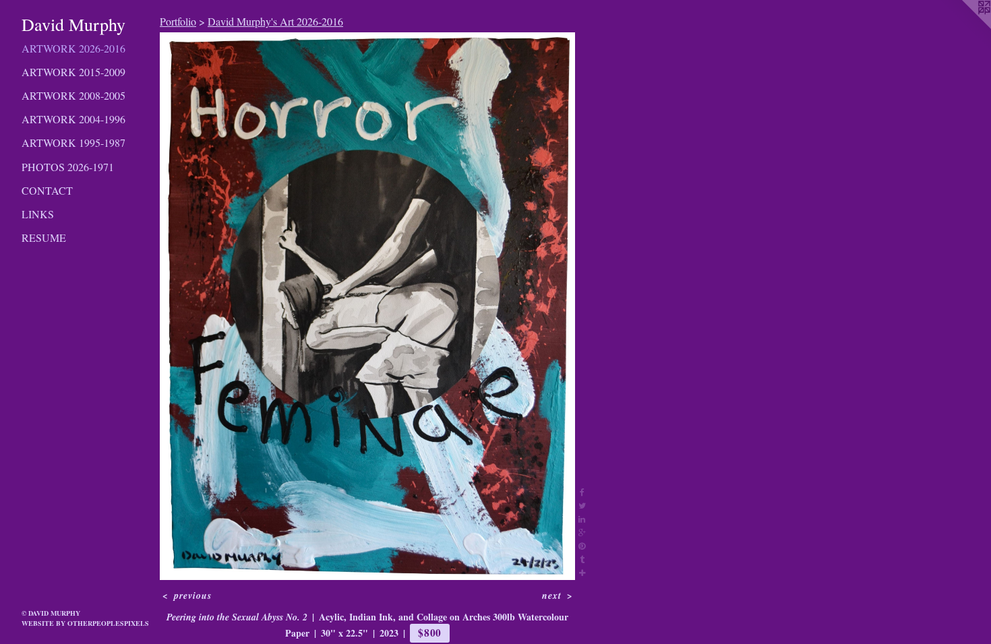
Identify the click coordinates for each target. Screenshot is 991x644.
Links (38, 214)
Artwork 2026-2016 (73, 48)
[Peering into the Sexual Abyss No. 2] (367, 306)
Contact (47, 190)
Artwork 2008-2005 (73, 95)
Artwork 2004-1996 (73, 119)
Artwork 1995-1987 (73, 142)
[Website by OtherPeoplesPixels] (964, 27)
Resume (44, 237)
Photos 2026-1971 (68, 167)
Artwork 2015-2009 (73, 72)
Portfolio (178, 21)
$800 (430, 632)
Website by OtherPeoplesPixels (85, 623)
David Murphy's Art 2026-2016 (275, 21)
